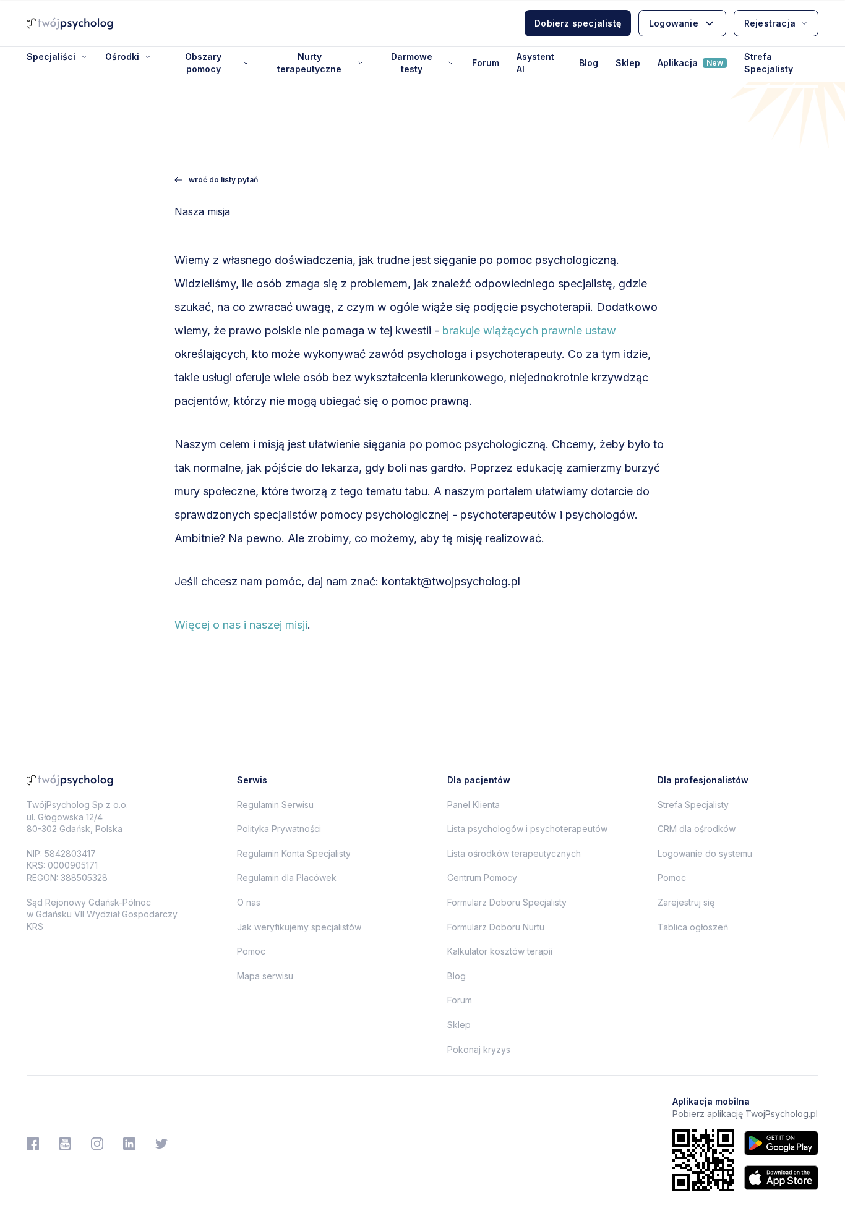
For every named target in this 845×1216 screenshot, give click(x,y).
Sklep (628, 62)
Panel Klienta (473, 804)
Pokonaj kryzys (478, 1049)
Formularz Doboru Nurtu (495, 927)
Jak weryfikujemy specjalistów (299, 927)
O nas (248, 902)
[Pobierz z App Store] (781, 1177)
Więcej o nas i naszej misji (240, 624)
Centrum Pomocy (482, 877)
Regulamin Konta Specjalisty (294, 853)
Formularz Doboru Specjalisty (507, 902)
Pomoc (251, 951)
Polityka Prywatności (279, 828)
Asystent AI (535, 62)
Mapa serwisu (265, 976)
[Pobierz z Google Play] (781, 1143)
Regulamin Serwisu (275, 804)
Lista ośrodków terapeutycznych (514, 853)
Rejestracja (770, 23)
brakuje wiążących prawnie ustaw (529, 330)
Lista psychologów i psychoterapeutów (527, 828)
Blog (588, 62)
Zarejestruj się (686, 902)
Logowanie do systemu (705, 853)
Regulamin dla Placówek (287, 877)
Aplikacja (690, 62)
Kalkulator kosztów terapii (499, 951)
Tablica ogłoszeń (693, 927)
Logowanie (673, 23)
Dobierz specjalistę (577, 23)
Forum (485, 62)
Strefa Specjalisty (768, 62)
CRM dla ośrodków (697, 828)
